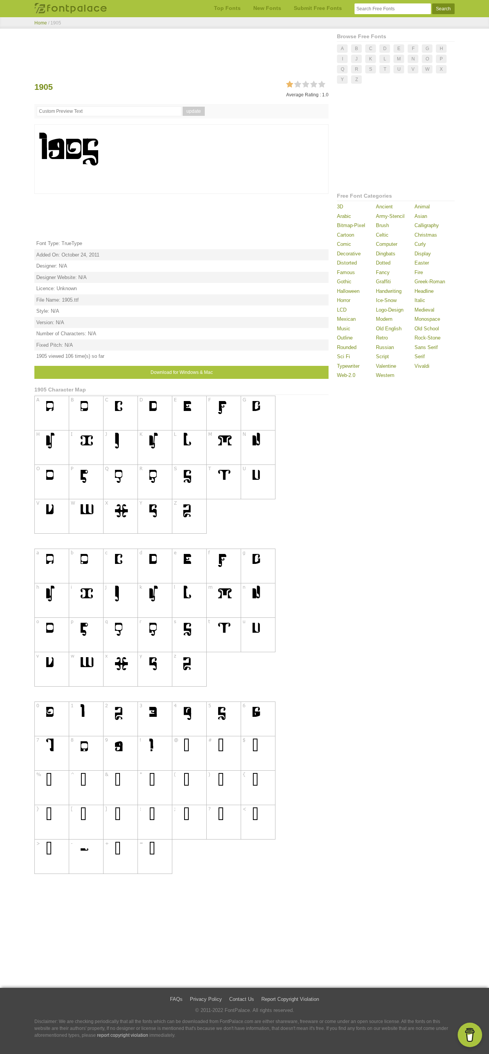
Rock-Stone (427, 338)
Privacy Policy (206, 999)
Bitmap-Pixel (351, 225)
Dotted (383, 263)
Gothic (344, 281)
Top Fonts (227, 8)
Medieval (424, 310)
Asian (421, 216)
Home (40, 23)
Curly (420, 244)
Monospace (427, 319)
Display (423, 254)
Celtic (382, 235)
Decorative (349, 254)
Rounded (346, 347)
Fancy (383, 272)
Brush (382, 225)
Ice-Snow (386, 300)
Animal (422, 207)
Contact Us (241, 999)
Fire (419, 272)
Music (343, 328)
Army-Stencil (390, 216)
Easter (422, 263)
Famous (346, 272)
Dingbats (385, 254)
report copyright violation (122, 1035)
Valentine (386, 366)
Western (385, 375)
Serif (420, 356)
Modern (384, 319)
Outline (345, 338)
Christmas (426, 235)
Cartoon (345, 235)
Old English (389, 328)
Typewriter (348, 366)
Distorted (347, 263)
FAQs (176, 999)
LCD (342, 310)
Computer (386, 244)
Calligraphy (427, 225)
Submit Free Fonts (318, 8)
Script (382, 356)
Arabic (344, 216)
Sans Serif (426, 347)
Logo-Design (389, 310)
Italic (420, 300)
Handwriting (389, 291)
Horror (343, 300)
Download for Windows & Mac (182, 372)
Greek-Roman (430, 281)
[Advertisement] (181, 56)
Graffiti (383, 281)
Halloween (348, 291)
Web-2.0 (346, 375)
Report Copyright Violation (290, 999)
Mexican (346, 319)
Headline (424, 291)
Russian (385, 347)
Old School (427, 328)
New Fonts (267, 8)
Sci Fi (343, 356)
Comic (344, 244)
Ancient (384, 207)
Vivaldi (422, 366)
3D (340, 207)
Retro (382, 338)
